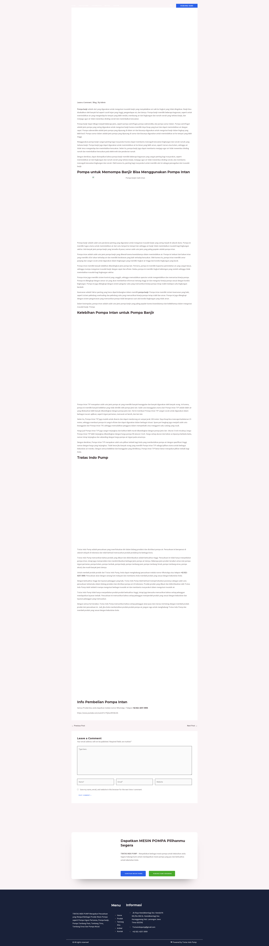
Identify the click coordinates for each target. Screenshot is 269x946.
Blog (95, 102)
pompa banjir (143, 292)
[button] (187, 6)
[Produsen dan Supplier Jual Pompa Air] (133, 5)
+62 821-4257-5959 (140, 708)
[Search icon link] (171, 6)
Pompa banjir (82, 109)
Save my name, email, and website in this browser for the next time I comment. (111, 789)
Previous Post (78, 726)
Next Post (192, 726)
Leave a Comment (84, 102)
